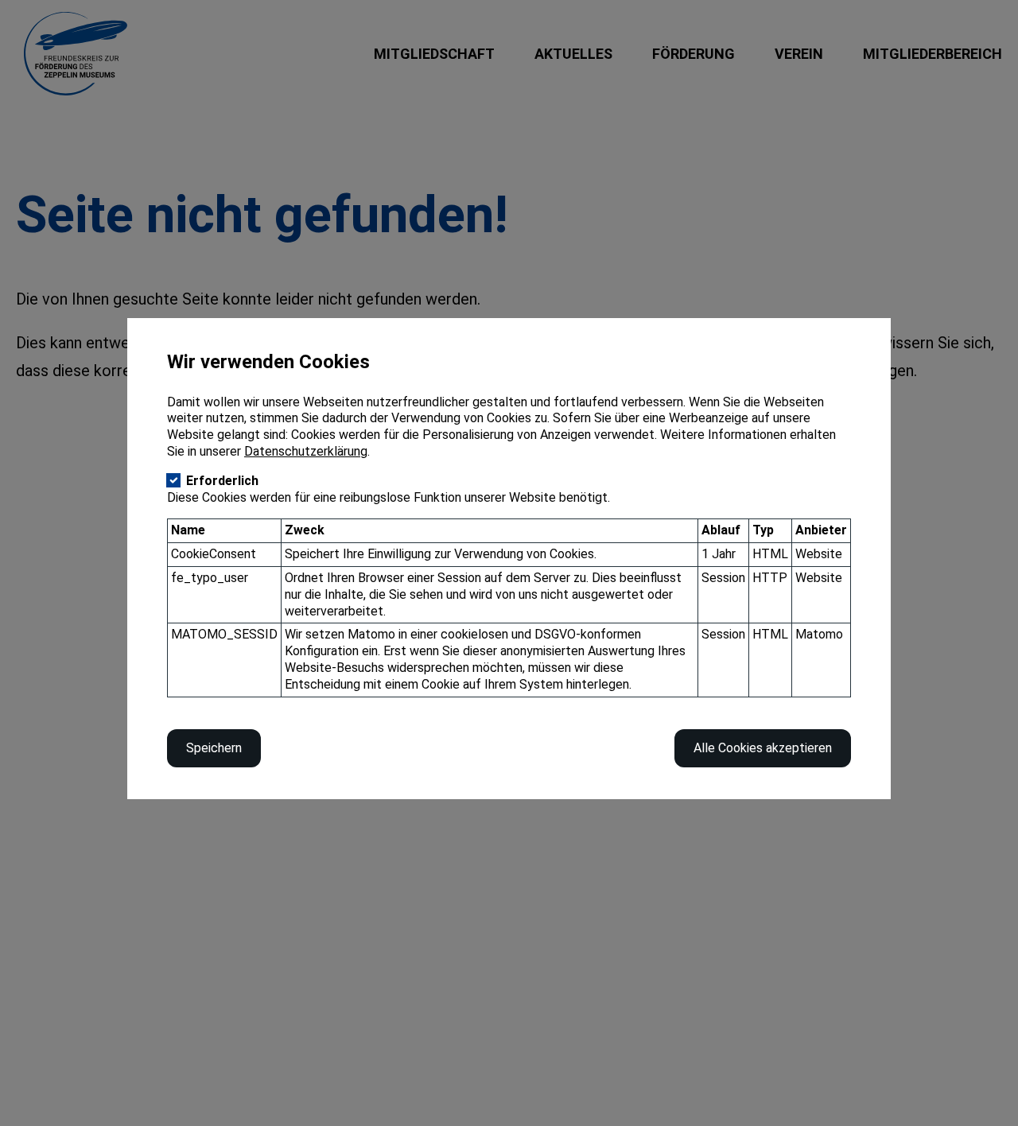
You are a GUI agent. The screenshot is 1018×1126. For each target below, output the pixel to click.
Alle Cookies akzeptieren (763, 747)
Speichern (214, 747)
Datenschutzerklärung (305, 451)
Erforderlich (222, 480)
